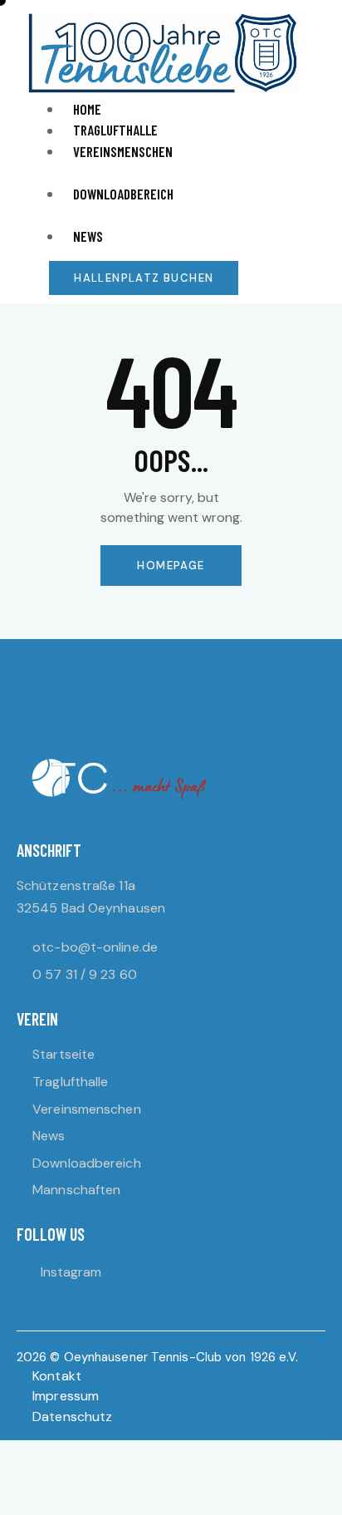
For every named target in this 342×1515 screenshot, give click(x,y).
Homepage (170, 565)
